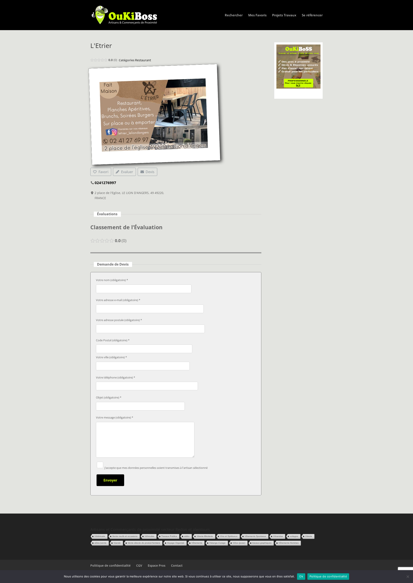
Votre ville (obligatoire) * (111, 357)
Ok (301, 576)
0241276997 (105, 182)
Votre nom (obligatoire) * (112, 280)
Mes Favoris (257, 15)
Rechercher (234, 15)
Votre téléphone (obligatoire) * (115, 377)
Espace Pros (156, 565)
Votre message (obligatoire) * (114, 417)
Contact (177, 565)
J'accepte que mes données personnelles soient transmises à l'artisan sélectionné (156, 468)
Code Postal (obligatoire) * (112, 340)
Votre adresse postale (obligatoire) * (119, 320)
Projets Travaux (284, 15)
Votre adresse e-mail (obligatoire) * (118, 300)
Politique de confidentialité (110, 565)
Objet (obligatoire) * (108, 397)
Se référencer (312, 15)
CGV (139, 565)
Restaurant (143, 60)
